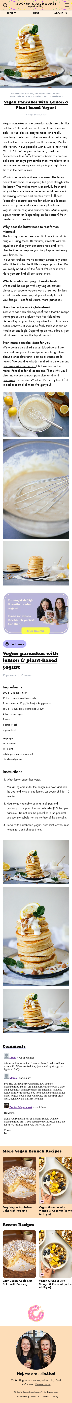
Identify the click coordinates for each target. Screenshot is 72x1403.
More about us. (43, 1384)
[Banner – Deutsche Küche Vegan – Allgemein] (36, 613)
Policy (55, 1396)
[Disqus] (36, 1093)
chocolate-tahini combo (28, 357)
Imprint (46, 1396)
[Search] (5, 5)
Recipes (11, 13)
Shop (36, 13)
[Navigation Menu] (67, 5)
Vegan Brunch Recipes (22, 93)
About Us (60, 13)
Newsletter (22, 1396)
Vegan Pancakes (18, 96)
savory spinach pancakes (30, 375)
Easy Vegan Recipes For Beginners (45, 96)
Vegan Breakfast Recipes (47, 93)
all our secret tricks (38, 274)
